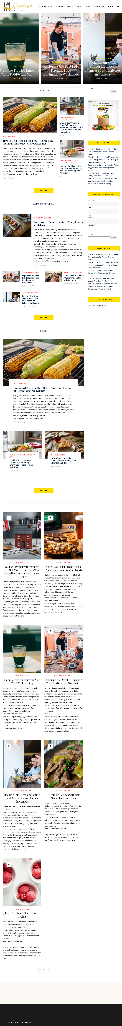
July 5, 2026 (56, 466)
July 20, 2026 (65, 176)
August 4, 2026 (9, 178)
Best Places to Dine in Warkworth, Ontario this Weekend (74, 277)
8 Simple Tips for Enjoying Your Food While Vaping (22, 681)
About (88, 6)
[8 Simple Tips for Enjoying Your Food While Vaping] (22, 649)
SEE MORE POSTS (44, 190)
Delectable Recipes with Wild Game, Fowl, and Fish (63, 796)
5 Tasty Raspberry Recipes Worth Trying (22, 915)
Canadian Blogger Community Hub (68, 161)
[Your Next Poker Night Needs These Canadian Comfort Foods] (63, 535)
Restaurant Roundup (64, 6)
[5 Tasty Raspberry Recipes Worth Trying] (22, 882)
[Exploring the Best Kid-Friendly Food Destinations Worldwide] (63, 649)
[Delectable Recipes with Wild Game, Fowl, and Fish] (63, 764)
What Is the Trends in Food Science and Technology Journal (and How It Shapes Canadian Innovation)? (71, 127)
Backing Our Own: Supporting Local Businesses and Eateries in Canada (76, 68)
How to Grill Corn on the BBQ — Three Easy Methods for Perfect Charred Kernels (28, 142)
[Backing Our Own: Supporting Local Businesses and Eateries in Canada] (22, 764)
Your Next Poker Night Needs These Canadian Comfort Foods (63, 568)
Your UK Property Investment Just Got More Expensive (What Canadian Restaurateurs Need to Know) (22, 571)
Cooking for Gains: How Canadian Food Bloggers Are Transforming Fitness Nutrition (72, 169)
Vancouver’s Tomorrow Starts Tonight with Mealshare (58, 223)
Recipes (79, 6)
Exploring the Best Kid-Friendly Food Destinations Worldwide (34, 70)
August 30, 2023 (34, 78)
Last (89, 215)
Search (90, 89)
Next (48, 970)
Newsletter (99, 6)
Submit (91, 225)
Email (90, 218)
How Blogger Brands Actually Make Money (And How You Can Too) (63, 460)
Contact (111, 6)
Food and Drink (45, 6)
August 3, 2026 (66, 135)
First (89, 208)
